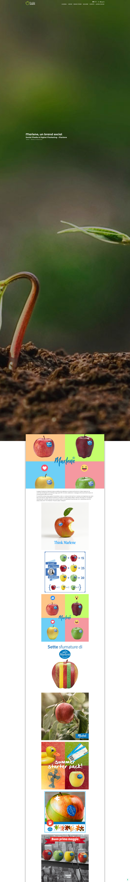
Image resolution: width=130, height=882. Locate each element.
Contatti (92, 4)
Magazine (85, 4)
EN (94, 1)
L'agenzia (64, 4)
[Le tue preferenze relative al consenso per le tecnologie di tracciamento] (127, 879)
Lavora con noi (100, 4)
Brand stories (78, 4)
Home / (28, 139)
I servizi (70, 4)
